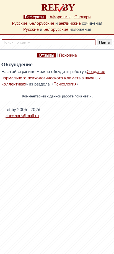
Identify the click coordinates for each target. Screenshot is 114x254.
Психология (64, 84)
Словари (82, 17)
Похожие (68, 55)
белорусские (41, 23)
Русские (19, 23)
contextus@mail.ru (22, 116)
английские (70, 23)
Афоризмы (60, 17)
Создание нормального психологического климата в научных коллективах (53, 78)
